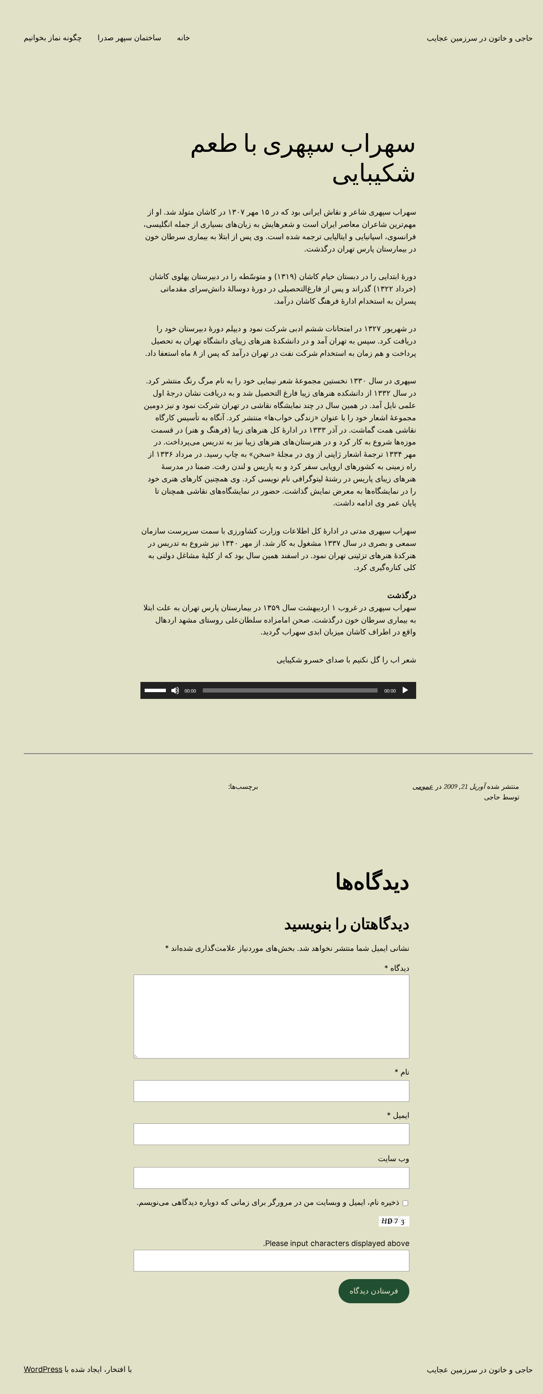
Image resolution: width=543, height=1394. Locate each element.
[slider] (156, 689)
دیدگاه (396, 968)
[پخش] (405, 690)
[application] (278, 690)
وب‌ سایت (393, 1158)
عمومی (422, 786)
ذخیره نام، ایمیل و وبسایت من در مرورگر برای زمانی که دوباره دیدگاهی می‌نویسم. (268, 1202)
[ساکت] (175, 690)
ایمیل (398, 1115)
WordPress (43, 1369)
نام (402, 1071)
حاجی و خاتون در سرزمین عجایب (480, 38)
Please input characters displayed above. (336, 1243)
